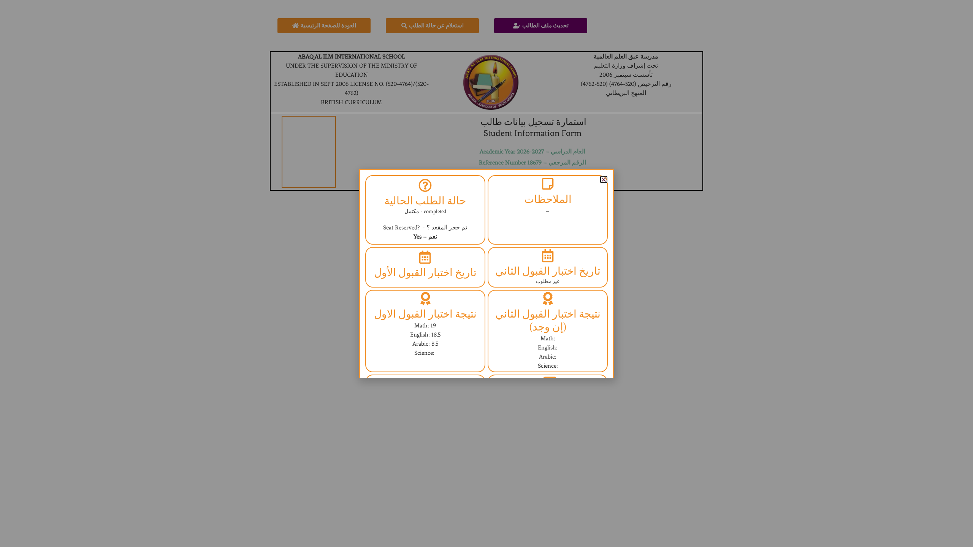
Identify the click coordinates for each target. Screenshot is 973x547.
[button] (604, 179)
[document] (486, 273)
